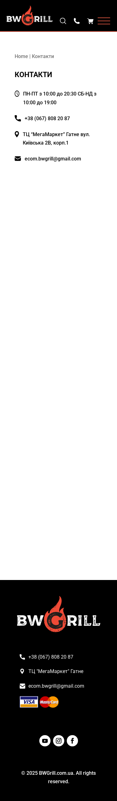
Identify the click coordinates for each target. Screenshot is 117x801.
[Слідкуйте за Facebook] (72, 740)
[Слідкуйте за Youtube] (45, 740)
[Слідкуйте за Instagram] (58, 740)
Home (21, 56)
